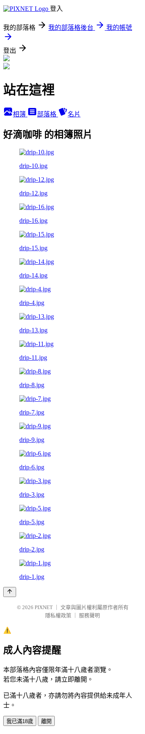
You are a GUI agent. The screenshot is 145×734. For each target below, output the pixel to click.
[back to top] (9, 592)
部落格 (47, 114)
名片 (74, 114)
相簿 (20, 114)
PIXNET (44, 607)
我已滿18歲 (19, 721)
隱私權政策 (58, 615)
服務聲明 (89, 615)
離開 (46, 721)
